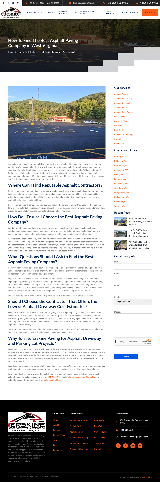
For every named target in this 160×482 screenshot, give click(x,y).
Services (50, 12)
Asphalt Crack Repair (123, 112)
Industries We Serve (86, 12)
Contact (133, 12)
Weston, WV (119, 206)
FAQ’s (54, 440)
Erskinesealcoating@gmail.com (83, 377)
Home (29, 12)
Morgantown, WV (121, 192)
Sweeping (118, 139)
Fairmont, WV (120, 179)
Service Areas (63, 12)
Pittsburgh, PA (120, 201)
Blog (124, 12)
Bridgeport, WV (120, 161)
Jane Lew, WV (120, 188)
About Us (56, 425)
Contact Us (57, 450)
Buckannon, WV (121, 165)
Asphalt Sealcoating (123, 103)
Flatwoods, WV (120, 183)
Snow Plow (119, 143)
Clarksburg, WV (121, 170)
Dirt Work (118, 125)
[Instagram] (125, 445)
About (37, 12)
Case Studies (110, 12)
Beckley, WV (119, 156)
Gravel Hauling (120, 121)
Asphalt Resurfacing (123, 98)
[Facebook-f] (118, 445)
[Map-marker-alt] (140, 445)
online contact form (53, 380)
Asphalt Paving (121, 94)
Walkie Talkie (147, 477)
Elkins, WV (118, 174)
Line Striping (120, 116)
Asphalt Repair (120, 107)
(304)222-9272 (53, 377)
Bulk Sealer (119, 130)
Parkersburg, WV (121, 197)
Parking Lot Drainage (123, 134)
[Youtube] (132, 445)
